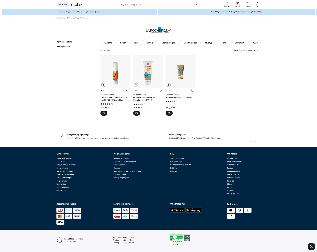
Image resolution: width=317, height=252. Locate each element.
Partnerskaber (176, 161)
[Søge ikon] (196, 4)
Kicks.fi (230, 187)
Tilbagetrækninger (63, 178)
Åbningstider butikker (65, 174)
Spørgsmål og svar (64, 158)
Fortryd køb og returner (65, 165)
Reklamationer (62, 168)
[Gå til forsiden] (76, 4)
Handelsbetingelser (121, 158)
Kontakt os (60, 161)
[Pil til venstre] (251, 141)
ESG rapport (175, 171)
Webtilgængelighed (121, 178)
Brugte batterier (119, 174)
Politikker (174, 168)
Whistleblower (232, 165)
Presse (230, 168)
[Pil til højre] (315, 12)
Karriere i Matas (233, 178)
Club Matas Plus (62, 187)
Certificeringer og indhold (180, 165)
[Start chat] (311, 246)
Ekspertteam (61, 181)
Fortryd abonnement (64, 171)
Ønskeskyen (61, 190)
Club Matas (61, 184)
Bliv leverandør (233, 194)
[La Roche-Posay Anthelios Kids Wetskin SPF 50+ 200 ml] (180, 85)
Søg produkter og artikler (131, 4)
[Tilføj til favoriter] (127, 90)
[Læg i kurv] (103, 113)
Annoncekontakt (233, 171)
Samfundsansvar (177, 158)
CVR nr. (230, 190)
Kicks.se (230, 181)
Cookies (116, 168)
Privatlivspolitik (119, 165)
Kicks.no (230, 184)
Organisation (232, 158)
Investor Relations (234, 161)
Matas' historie (233, 174)
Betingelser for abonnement (124, 161)
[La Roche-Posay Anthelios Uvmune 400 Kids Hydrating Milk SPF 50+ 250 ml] (148, 85)
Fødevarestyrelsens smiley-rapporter (128, 171)
